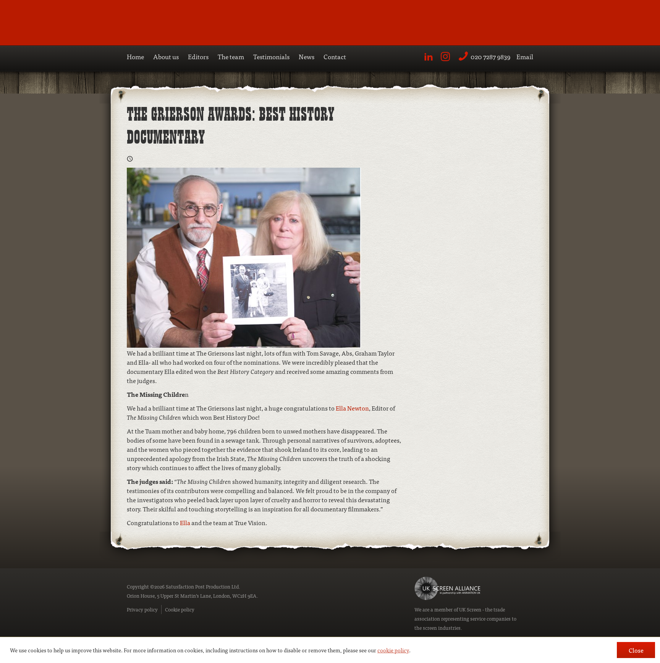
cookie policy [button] (393, 650)
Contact (335, 56)
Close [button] (636, 650)
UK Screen (470, 609)
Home (135, 56)
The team (231, 56)
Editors (198, 56)
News (306, 56)
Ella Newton (352, 408)
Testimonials (271, 56)
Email (524, 56)
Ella (185, 522)
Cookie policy (179, 609)
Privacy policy (142, 609)
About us (166, 56)
